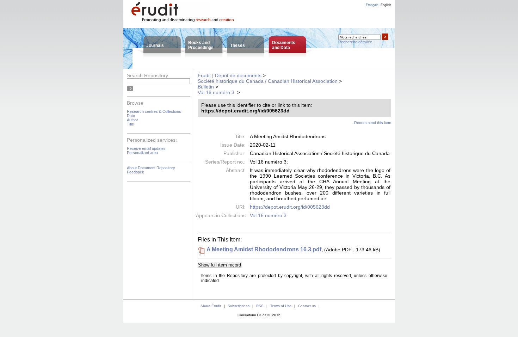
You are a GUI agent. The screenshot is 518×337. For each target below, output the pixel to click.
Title (130, 124)
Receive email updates (146, 148)
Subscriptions (238, 306)
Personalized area (142, 153)
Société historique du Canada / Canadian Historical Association (268, 81)
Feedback (135, 172)
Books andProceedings (201, 45)
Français (372, 5)
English (386, 5)
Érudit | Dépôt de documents (229, 75)
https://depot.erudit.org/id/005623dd (290, 207)
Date (131, 116)
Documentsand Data (283, 45)
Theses (237, 45)
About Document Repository (151, 168)
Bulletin (206, 87)
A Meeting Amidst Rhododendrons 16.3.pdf (263, 249)
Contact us (307, 306)
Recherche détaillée (355, 42)
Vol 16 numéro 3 (217, 92)
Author (132, 120)
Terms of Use (280, 306)
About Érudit (211, 306)
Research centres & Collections (154, 111)
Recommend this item (372, 123)
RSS (260, 306)
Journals (155, 45)
